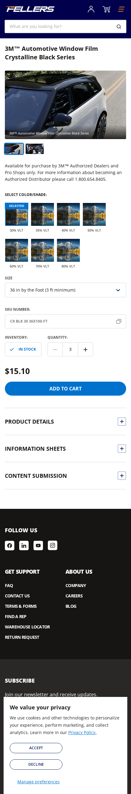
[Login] (91, 9)
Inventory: (16, 337)
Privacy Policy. (82, 732)
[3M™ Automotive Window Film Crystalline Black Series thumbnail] (35, 149)
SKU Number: (17, 309)
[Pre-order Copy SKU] (120, 321)
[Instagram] (52, 545)
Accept (36, 747)
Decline (36, 764)
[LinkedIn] (24, 545)
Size (8, 278)
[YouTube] (38, 545)
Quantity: (57, 337)
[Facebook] (9, 545)
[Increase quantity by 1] (85, 349)
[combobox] (66, 26)
